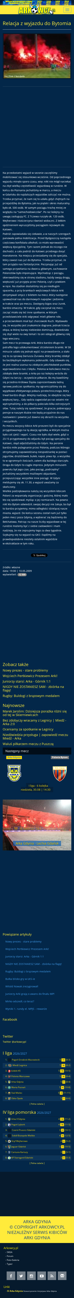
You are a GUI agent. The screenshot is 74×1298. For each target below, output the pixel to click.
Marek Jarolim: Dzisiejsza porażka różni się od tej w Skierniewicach (35, 713)
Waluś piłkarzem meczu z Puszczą (28, 744)
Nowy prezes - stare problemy (25, 670)
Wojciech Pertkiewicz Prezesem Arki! (30, 676)
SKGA (9, 1252)
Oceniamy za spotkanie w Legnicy (28, 729)
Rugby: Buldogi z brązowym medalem (31, 696)
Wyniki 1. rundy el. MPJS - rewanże (26, 1008)
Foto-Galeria (13, 1260)
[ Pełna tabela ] (37, 1103)
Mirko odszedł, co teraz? (19, 1001)
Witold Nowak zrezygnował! (21, 986)
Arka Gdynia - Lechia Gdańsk (37, 843)
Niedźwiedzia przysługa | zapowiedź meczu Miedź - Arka (35, 736)
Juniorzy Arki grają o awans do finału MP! (29, 994)
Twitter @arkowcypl (14, 1041)
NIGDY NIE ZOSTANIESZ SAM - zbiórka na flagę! (33, 688)
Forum (10, 1256)
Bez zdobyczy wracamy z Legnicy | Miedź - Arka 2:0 (34, 722)
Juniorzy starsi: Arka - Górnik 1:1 (27, 681)
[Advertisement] (37, 126)
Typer (10, 1263)
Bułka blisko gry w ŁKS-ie (20, 979)
